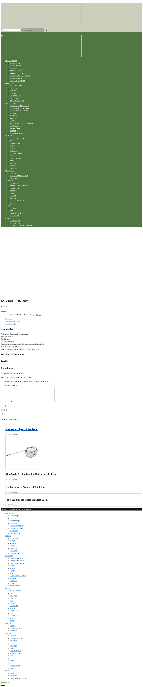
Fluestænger (15, 66)
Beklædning (10, 103)
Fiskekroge (15, 143)
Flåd (12, 146)
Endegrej (9, 136)
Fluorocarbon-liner (19, 176)
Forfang (13, 151)
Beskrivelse (9, 319)
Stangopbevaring (17, 201)
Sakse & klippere (17, 198)
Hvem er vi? (15, 221)
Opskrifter (14, 216)
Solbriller (14, 126)
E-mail (3, 410)
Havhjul (13, 93)
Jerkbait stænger (17, 68)
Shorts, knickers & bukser (21, 123)
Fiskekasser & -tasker (19, 186)
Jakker (13, 113)
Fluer (12, 148)
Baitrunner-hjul (17, 101)
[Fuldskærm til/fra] (6, 682)
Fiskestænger (11, 61)
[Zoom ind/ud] (8, 682)
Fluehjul (14, 88)
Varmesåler (15, 128)
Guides (13, 208)
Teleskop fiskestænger (20, 76)
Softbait (13, 163)
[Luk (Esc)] (2, 682)
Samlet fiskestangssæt (20, 73)
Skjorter (13, 118)
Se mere (3, 311)
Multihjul (14, 91)
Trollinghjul (16, 98)
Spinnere (13, 166)
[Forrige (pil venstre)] (2, 685)
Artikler (9, 206)
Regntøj (13, 116)
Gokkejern (14, 183)
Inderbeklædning (17, 133)
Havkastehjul (16, 96)
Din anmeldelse (6, 402)
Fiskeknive (14, 188)
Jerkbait (13, 156)
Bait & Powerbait (17, 138)
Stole (12, 203)
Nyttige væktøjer (17, 213)
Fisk (11, 211)
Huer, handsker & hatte (20, 111)
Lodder (13, 196)
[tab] (73, 319)
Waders (13, 131)
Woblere (13, 168)
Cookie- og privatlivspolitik (22, 226)
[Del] (4, 682)
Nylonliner (15, 178)
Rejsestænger (16, 78)
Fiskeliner (10, 171)
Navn (3, 406)
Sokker (13, 121)
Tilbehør (9, 181)
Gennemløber (16, 153)
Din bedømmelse (7, 385)
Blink (12, 141)
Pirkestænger (16, 71)
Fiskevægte (15, 193)
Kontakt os (15, 223)
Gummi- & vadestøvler (19, 108)
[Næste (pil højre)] (4, 685)
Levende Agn (15, 158)
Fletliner (14, 173)
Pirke (12, 161)
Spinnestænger (16, 63)
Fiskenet (13, 191)
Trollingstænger (17, 81)
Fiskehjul (9, 83)
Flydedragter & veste (19, 106)
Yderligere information (12, 321)
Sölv (7, 361)
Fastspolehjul (16, 86)
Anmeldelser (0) (10, 324)
